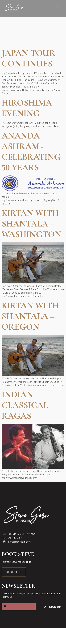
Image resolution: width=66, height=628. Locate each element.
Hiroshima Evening (27, 108)
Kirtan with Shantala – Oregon (30, 316)
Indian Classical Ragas (25, 405)
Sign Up (54, 607)
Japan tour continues (28, 58)
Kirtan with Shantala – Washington (31, 224)
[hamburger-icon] (57, 7)
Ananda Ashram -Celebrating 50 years (31, 151)
